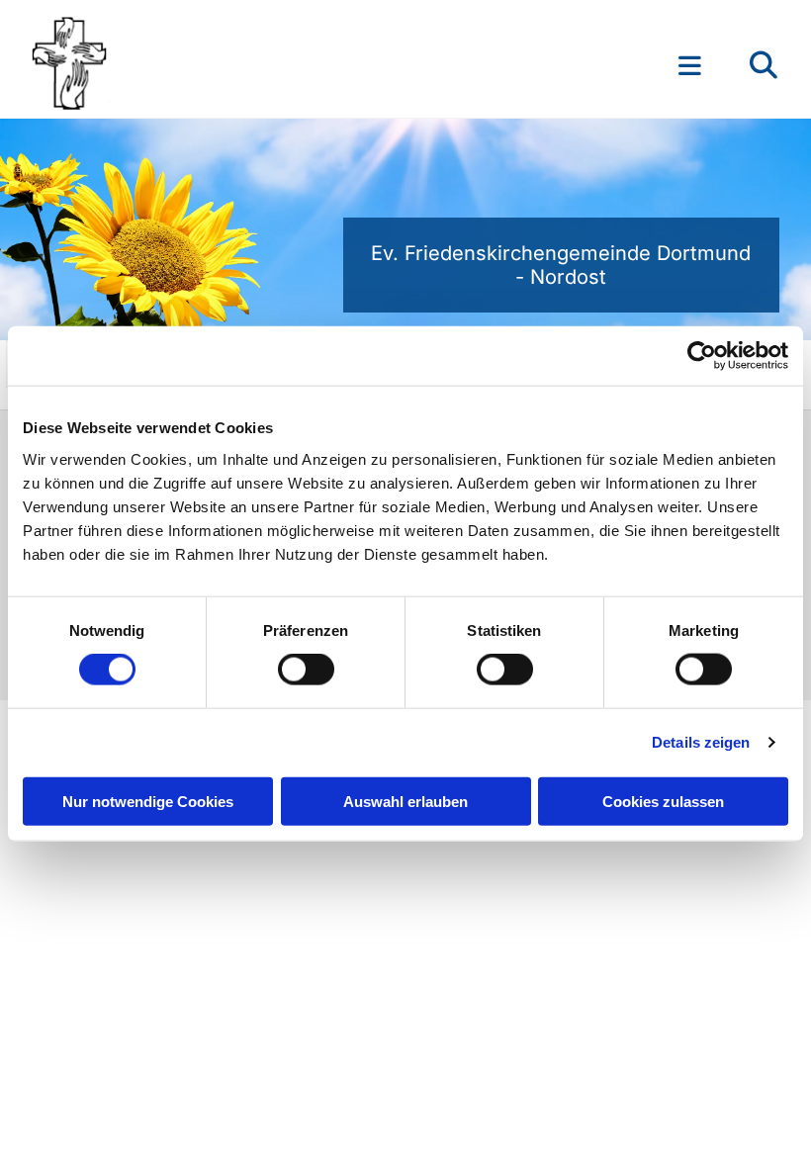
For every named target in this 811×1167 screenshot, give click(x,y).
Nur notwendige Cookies (147, 800)
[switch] (306, 669)
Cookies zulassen (663, 800)
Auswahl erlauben (405, 800)
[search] (763, 65)
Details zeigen (701, 742)
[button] (530, 65)
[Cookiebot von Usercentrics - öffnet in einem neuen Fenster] (701, 356)
